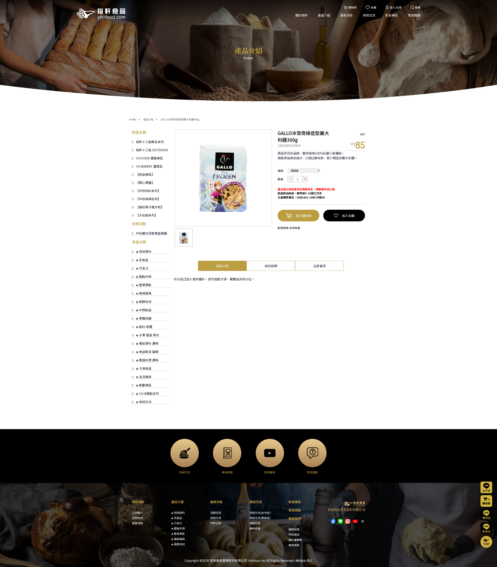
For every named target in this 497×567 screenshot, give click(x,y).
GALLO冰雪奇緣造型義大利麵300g (180, 119)
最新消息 (346, 15)
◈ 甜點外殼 (143, 276)
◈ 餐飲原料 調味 (147, 343)
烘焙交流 (369, 15)
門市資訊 (293, 535)
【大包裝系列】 (147, 215)
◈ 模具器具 (143, 293)
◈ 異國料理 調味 (147, 360)
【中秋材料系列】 (148, 190)
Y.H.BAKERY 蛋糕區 (149, 166)
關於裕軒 (301, 15)
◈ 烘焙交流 (143, 401)
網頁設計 (300, 561)
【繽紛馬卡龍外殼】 (150, 207)
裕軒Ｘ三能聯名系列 (150, 141)
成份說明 (271, 265)
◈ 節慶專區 (143, 385)
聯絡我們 (294, 518)
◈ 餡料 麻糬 (144, 326)
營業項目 (137, 523)
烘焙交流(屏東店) (259, 518)
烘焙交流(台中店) (259, 513)
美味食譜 (254, 528)
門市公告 (215, 523)
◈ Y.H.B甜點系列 (147, 393)
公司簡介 (137, 513)
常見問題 (414, 15)
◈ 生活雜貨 (143, 376)
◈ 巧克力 (142, 268)
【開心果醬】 (145, 182)
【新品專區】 (145, 174)
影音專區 (391, 15)
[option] (223, 178)
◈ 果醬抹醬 (143, 318)
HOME (132, 119)
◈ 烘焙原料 (143, 251)
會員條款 (293, 545)
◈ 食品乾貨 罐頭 (147, 351)
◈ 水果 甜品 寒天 (147, 335)
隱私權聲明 (295, 540)
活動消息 (215, 513)
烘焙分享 (254, 523)
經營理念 (137, 518)
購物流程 (293, 529)
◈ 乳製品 (142, 259)
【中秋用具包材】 (148, 199)
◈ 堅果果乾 (143, 285)
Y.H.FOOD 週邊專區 (149, 158)
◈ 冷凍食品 (143, 368)
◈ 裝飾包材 (143, 301)
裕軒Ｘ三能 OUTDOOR (152, 150)
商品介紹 (222, 265)
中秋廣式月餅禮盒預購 (151, 233)
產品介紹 (324, 15)
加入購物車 (303, 215)
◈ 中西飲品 (143, 310)
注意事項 (319, 265)
